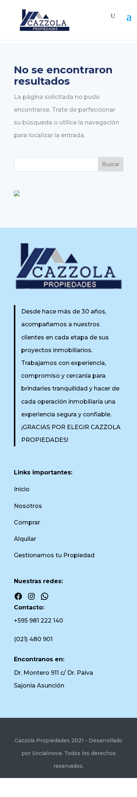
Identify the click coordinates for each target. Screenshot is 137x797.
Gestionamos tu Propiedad (54, 555)
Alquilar (25, 538)
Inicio (22, 489)
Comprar (27, 522)
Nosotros (28, 506)
